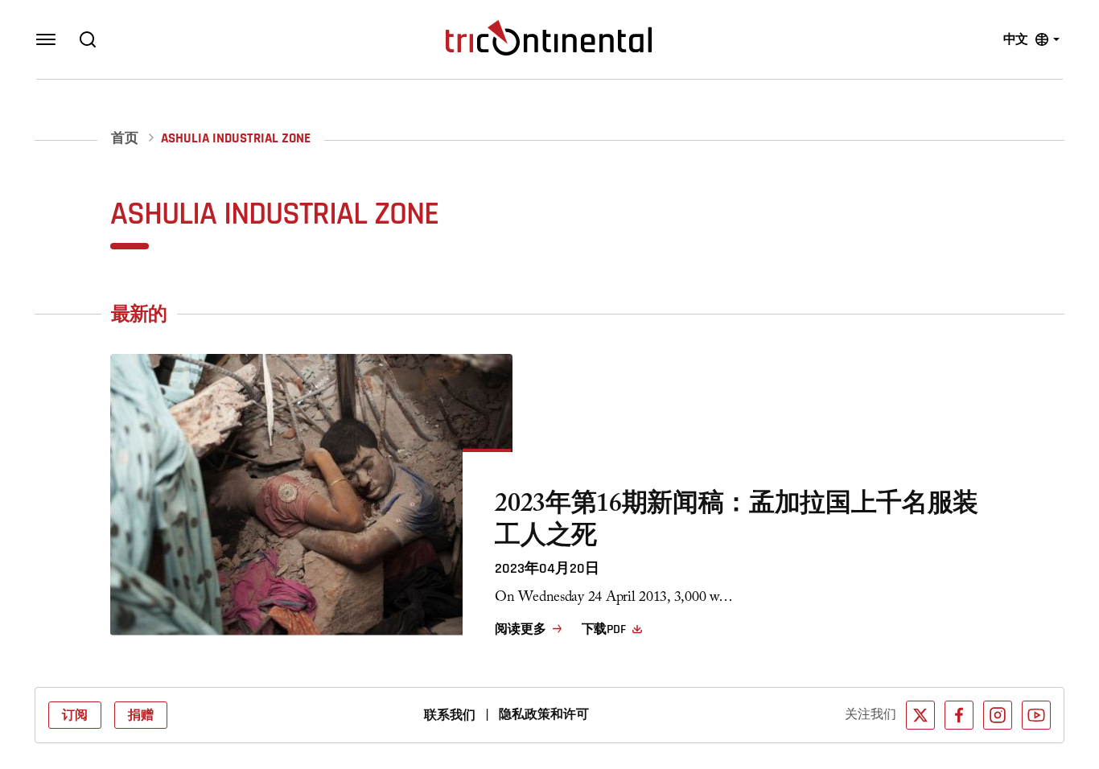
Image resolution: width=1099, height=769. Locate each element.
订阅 (75, 715)
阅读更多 (520, 629)
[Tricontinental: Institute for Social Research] (549, 37)
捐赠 (141, 715)
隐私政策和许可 (544, 714)
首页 (124, 138)
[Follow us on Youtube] (1036, 715)
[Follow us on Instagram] (997, 715)
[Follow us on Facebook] (959, 715)
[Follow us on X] (920, 715)
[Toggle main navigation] (46, 39)
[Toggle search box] (87, 39)
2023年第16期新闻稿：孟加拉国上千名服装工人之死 (736, 523)
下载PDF (604, 629)
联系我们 (449, 715)
